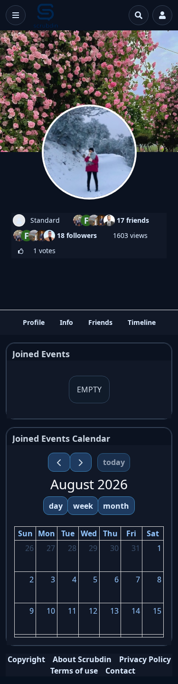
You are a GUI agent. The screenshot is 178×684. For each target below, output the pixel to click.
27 (51, 548)
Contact (120, 670)
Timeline (142, 322)
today (114, 462)
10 (51, 611)
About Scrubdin (82, 659)
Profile (34, 322)
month (116, 506)
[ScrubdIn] (45, 15)
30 (114, 548)
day (56, 506)
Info (66, 322)
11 (72, 611)
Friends (100, 322)
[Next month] (81, 462)
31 (135, 548)
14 (135, 611)
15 (157, 611)
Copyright (26, 659)
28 (72, 548)
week (83, 506)
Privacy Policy (145, 659)
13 (114, 611)
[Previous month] (59, 462)
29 (93, 548)
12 (93, 611)
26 (29, 548)
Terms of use (74, 670)
